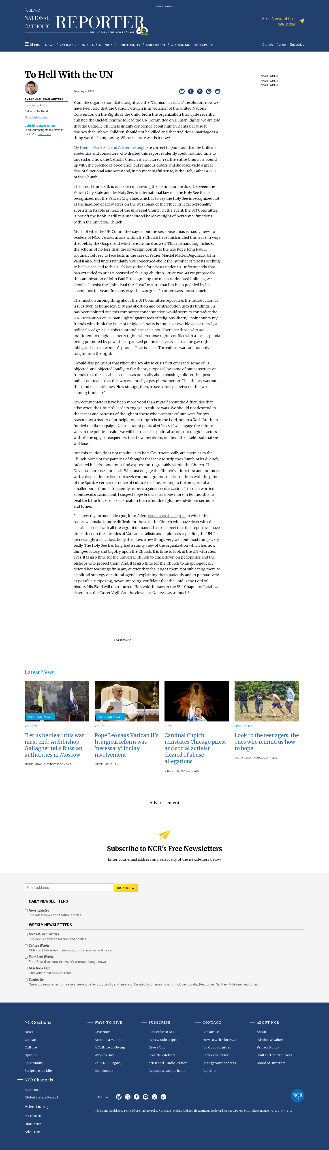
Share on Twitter (200, 91)
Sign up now (286, 24)
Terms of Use (132, 1110)
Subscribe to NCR (162, 1032)
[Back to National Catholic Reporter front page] (86, 25)
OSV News (64, 764)
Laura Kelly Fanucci (249, 757)
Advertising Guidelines (108, 1110)
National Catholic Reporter (297, 1095)
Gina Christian (175, 770)
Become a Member (109, 1040)
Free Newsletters (162, 1055)
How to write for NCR (219, 1040)
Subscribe (297, 44)
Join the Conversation (40, 125)
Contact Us (211, 1032)
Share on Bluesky (182, 91)
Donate (268, 44)
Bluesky (119, 1097)
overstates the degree (167, 515)
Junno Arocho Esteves (41, 764)
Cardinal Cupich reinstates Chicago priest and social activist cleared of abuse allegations (195, 748)
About (261, 1032)
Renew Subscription (165, 1040)
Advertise (32, 1132)
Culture (86, 45)
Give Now (102, 1032)
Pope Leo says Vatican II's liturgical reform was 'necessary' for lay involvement (126, 745)
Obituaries (33, 1124)
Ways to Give (105, 1055)
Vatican (67, 45)
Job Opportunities (217, 1047)
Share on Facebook (191, 91)
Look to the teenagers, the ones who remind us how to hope (267, 742)
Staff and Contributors (274, 1055)
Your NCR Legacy (108, 1063)
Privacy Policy (268, 1047)
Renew (281, 44)
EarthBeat (156, 45)
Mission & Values (270, 1040)
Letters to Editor (216, 1055)
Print (217, 91)
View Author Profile (36, 105)
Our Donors (104, 1071)
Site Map (165, 1110)
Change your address (219, 1063)
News (50, 45)
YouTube (145, 1097)
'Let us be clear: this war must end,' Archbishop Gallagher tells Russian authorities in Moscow (54, 745)
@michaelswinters (36, 117)
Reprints (209, 1071)
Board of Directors (271, 1063)
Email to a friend (209, 91)
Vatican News (40, 717)
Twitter (127, 1097)
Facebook (136, 1097)
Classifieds (33, 1116)
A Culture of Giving (110, 1047)
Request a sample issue (167, 1071)
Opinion (106, 45)
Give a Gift (157, 1047)
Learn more (44, 134)
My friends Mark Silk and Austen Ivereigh (110, 147)
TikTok (163, 1097)
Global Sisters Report (192, 45)
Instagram (154, 1097)
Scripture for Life (38, 1071)
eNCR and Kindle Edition (168, 1063)
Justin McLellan (107, 764)
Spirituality (129, 45)
